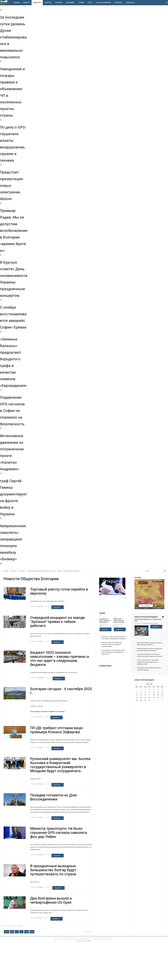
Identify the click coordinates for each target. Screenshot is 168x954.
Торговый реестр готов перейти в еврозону (59, 591)
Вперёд (26, 931)
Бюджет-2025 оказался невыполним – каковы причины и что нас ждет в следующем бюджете (59, 658)
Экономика (70, 2)
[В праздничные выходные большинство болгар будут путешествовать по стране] (15, 870)
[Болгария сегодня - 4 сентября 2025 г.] (15, 693)
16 (145, 695)
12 (158, 692)
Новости (26, 2)
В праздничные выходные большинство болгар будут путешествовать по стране (53, 870)
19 (158, 695)
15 (141, 695)
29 (141, 700)
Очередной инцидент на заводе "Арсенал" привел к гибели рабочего (57, 621)
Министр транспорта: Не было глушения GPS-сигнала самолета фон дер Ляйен (58, 832)
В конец (32, 931)
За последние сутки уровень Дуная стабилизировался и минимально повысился (13, 37)
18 (154, 695)
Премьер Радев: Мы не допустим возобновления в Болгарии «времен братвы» (13, 231)
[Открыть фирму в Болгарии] (112, 594)
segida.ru (89, 940)
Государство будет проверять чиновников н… (105, 620)
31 (149, 700)
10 (149, 692)
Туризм (81, 2)
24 (149, 697)
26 (158, 697)
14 (136, 695)
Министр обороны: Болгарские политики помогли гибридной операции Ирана (112, 644)
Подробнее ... (58, 607)
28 (136, 700)
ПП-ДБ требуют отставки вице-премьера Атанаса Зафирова (57, 730)
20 (162, 695)
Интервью (118, 2)
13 (162, 692)
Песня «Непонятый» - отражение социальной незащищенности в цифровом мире (147, 662)
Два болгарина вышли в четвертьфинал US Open (51, 900)
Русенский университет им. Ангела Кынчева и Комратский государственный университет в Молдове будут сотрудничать (60, 765)
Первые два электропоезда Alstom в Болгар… (119, 620)
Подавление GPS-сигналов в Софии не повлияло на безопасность (12, 410)
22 (141, 697)
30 (145, 700)
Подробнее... (105, 629)
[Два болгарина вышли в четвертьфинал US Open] (15, 902)
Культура (48, 2)
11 (153, 692)
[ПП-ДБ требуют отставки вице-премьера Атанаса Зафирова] (15, 732)
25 (154, 697)
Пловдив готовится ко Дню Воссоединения (53, 797)
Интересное (130, 2)
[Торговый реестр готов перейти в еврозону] (15, 593)
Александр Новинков (153, 623)
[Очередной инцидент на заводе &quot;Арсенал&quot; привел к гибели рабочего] (15, 622)
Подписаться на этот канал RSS (14, 926)
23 (145, 697)
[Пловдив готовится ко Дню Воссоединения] (15, 799)
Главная (16, 2)
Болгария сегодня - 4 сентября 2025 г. (61, 691)
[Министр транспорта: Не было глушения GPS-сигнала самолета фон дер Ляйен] (15, 833)
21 (136, 697)
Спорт (90, 2)
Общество (37, 2)
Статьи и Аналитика (103, 2)
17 (149, 695)
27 (162, 697)
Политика (58, 2)
